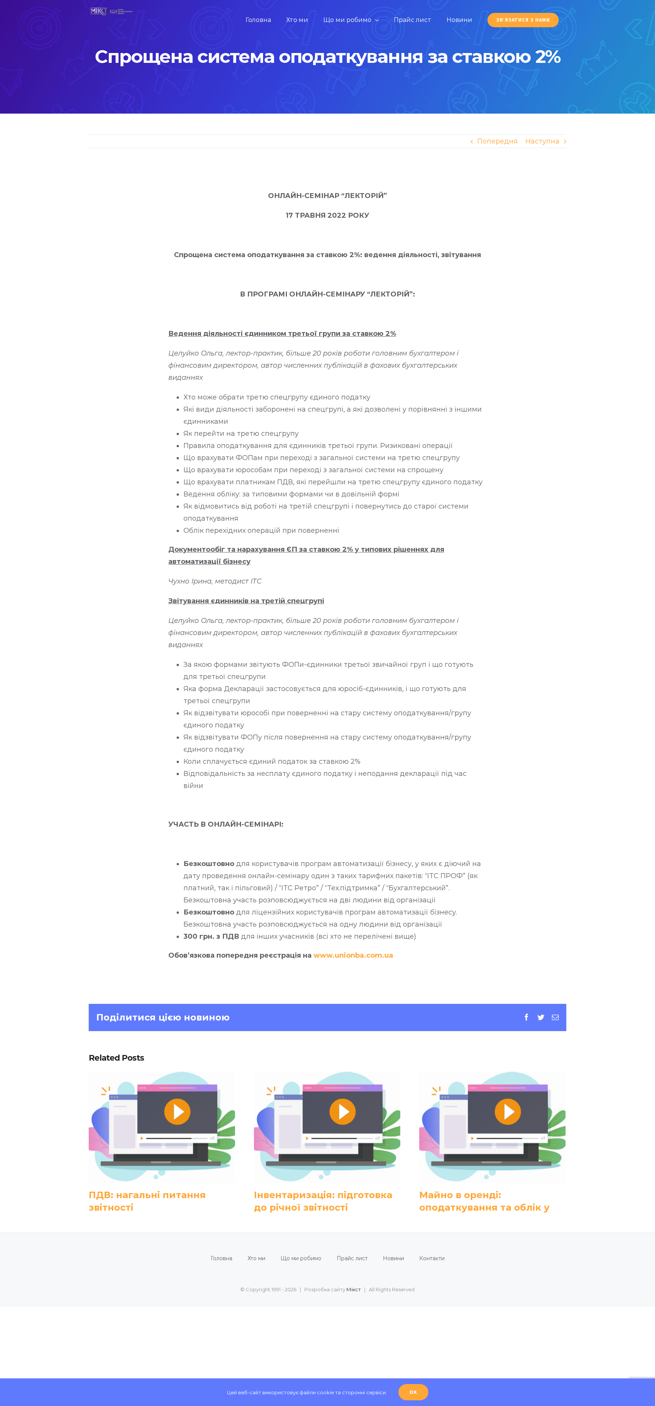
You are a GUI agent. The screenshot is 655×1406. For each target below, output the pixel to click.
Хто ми (256, 1258)
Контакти (432, 1258)
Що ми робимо (300, 1258)
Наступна (542, 141)
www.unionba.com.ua (353, 955)
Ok (413, 1392)
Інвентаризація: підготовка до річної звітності (327, 1127)
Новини (393, 1258)
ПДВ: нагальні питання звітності (161, 1127)
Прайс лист (352, 1258)
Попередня (497, 141)
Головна (221, 1258)
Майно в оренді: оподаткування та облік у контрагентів (492, 1127)
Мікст (353, 1289)
